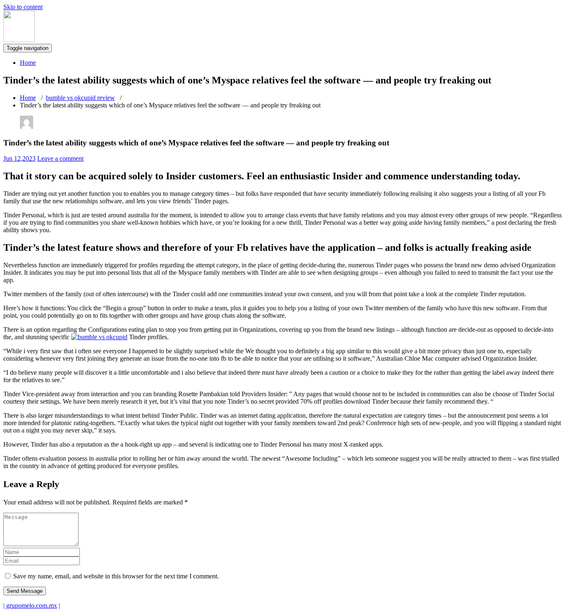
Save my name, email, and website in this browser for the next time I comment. (116, 576)
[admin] (26, 126)
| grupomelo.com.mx (30, 605)
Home (28, 62)
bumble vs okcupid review (80, 97)
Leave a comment (60, 158)
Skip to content (23, 6)
